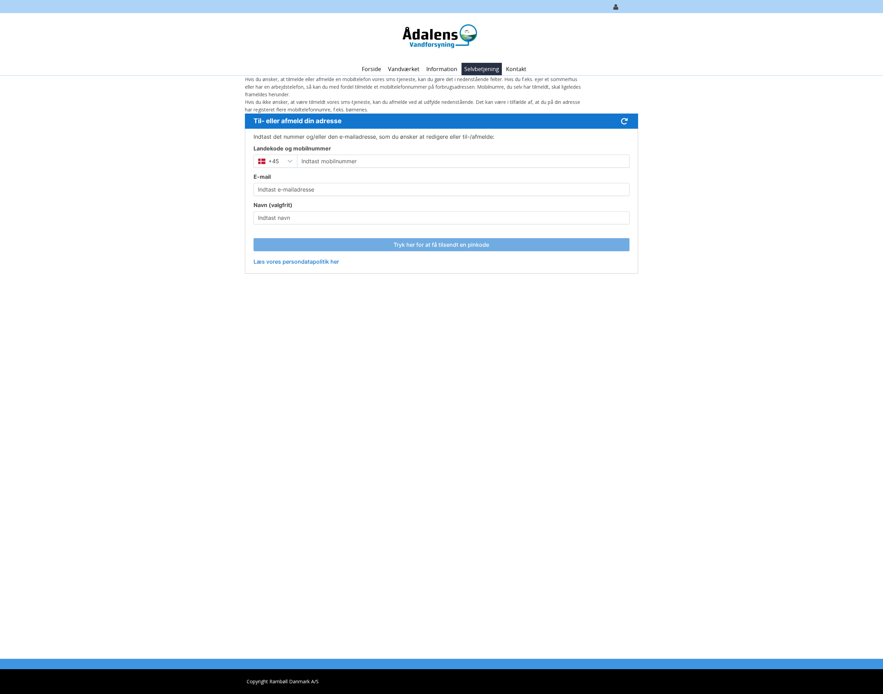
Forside (371, 69)
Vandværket (403, 69)
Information (441, 69)
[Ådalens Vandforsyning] (439, 37)
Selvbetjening (481, 69)
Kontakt (516, 69)
